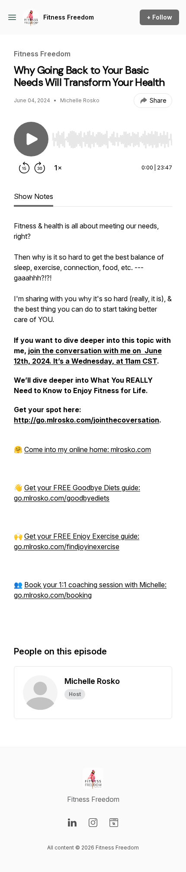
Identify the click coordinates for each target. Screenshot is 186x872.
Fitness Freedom (68, 17)
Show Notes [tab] (33, 196)
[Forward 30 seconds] (40, 168)
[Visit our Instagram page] (93, 822)
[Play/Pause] (31, 139)
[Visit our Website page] (113, 822)
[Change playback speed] (58, 168)
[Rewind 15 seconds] (24, 168)
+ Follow (159, 17)
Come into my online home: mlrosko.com (87, 449)
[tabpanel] (93, 424)
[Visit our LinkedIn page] (72, 822)
